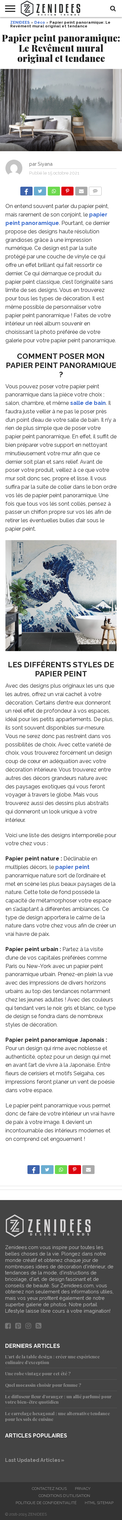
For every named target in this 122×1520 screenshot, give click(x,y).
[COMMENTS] (95, 189)
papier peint (72, 867)
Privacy (82, 1488)
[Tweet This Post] (40, 189)
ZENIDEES (20, 22)
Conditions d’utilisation (64, 1495)
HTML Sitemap (99, 1502)
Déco (39, 22)
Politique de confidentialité (46, 1502)
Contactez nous (49, 1488)
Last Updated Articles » (34, 1460)
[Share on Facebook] (26, 189)
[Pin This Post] (67, 189)
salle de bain (88, 403)
